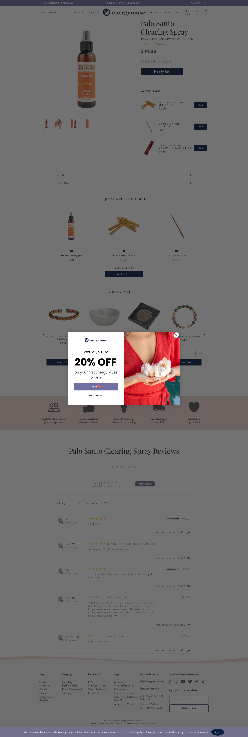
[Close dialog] (176, 335)
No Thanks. (96, 395)
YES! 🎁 (96, 386)
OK (217, 732)
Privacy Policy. (132, 732)
